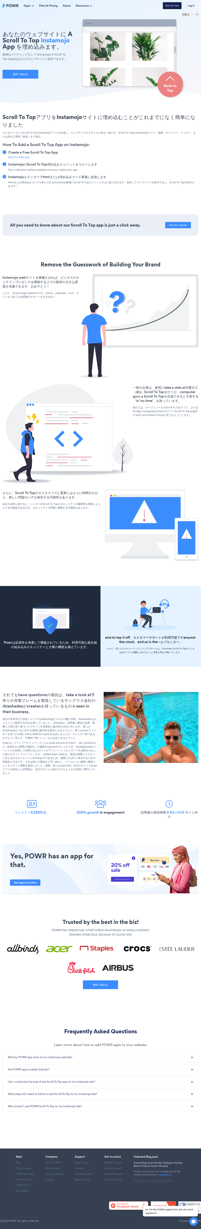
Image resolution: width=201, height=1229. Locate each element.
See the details (178, 225)
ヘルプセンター (168, 641)
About (67, 6)
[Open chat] (193, 1221)
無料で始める (20, 74)
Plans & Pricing (48, 6)
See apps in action (25, 882)
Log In (191, 5)
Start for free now (19, 157)
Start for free (172, 5)
